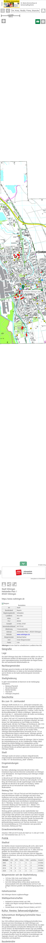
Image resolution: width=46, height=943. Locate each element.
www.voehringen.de (23, 634)
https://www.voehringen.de (13, 599)
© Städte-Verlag (42, 565)
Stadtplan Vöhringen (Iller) (32, 292)
